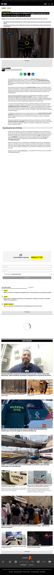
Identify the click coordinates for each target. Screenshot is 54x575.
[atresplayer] (49, 4)
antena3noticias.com (14, 152)
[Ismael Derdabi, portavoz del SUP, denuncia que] (27, 358)
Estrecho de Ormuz (50, 0)
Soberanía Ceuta (5, 0)
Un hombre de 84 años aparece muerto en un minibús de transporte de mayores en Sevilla (13, 486)
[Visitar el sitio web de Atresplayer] (24, 565)
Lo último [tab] (31, 287)
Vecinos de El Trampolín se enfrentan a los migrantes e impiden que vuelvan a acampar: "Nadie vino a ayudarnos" (27, 299)
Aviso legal (11, 571)
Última (45, 4)
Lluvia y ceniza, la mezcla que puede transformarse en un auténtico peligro (13, 395)
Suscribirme (27, 277)
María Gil (8, 68)
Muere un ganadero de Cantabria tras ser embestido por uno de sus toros (23, 306)
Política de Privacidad (16, 274)
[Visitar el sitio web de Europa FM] (44, 562)
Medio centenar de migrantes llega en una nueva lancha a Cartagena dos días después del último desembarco (39, 486)
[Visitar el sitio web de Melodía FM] (49, 562)
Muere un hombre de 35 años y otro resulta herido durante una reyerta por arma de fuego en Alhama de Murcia (24, 430)
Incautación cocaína (42, 0)
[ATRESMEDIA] (27, 557)
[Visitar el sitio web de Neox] (15, 562)
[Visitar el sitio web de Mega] (27, 562)
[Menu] (52, 4)
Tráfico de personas (17, 0)
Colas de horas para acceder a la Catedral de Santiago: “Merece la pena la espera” (25, 526)
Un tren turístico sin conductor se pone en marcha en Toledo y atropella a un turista (13, 547)
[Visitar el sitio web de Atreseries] (32, 562)
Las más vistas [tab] (6, 287)
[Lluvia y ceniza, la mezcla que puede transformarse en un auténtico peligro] (14, 386)
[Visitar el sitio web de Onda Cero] (38, 562)
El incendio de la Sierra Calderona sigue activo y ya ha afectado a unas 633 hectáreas (38, 547)
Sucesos (9, 8)
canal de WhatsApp (22, 150)
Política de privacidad (18, 571)
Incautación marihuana (34, 0)
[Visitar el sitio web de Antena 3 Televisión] (4, 562)
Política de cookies (26, 571)
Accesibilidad (42, 571)
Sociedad (27, 341)
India (5, 290)
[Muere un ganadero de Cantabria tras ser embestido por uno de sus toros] (40, 386)
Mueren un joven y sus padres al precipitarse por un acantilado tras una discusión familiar (27, 292)
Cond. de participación (35, 571)
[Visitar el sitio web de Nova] (21, 562)
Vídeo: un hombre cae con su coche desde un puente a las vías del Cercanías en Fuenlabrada (25, 465)
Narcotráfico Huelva (25, 0)
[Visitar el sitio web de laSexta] (10, 562)
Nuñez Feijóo (11, 0)
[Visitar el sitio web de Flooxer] (31, 565)
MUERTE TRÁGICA (8, 304)
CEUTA (5, 296)
